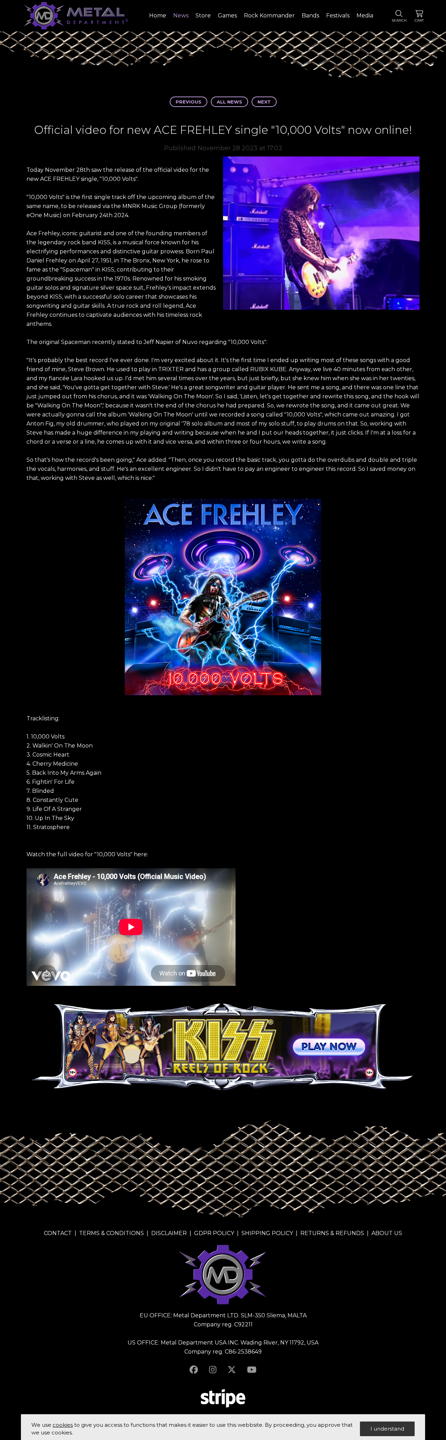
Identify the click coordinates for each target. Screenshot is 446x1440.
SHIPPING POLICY (267, 1233)
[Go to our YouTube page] (252, 1369)
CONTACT (58, 1233)
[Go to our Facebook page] (193, 1369)
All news (229, 102)
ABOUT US (386, 1233)
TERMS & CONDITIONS (111, 1233)
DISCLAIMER (169, 1233)
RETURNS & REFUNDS (332, 1233)
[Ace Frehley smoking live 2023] (321, 234)
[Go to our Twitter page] (231, 1369)
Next (264, 102)
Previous (188, 102)
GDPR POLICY (214, 1233)
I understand (387, 1428)
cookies (63, 1425)
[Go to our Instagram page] (212, 1369)
